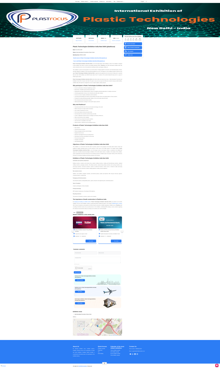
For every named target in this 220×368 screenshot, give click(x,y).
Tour (99, 351)
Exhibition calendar (84, 1)
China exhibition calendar (115, 355)
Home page (77, 1)
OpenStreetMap (115, 335)
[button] (73, 231)
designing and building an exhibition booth (82, 201)
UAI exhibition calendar (114, 351)
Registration (100, 350)
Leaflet (111, 335)
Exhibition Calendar (101, 348)
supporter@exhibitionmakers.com (138, 351)
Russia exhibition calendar (115, 353)
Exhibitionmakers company (117, 203)
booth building (108, 1)
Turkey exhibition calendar (115, 350)
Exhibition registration (94, 1)
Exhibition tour (102, 1)
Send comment (77, 272)
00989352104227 (138, 348)
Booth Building (100, 353)
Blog (114, 1)
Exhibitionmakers (120, 1)
